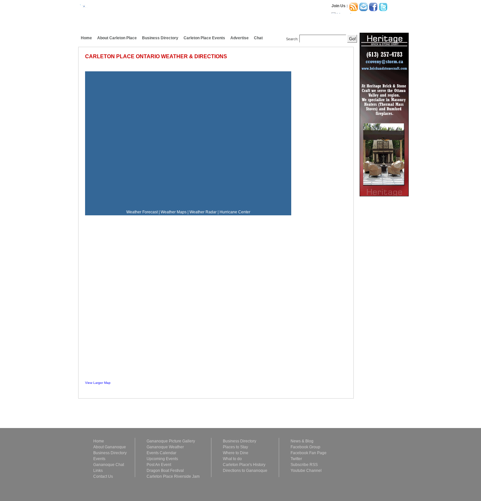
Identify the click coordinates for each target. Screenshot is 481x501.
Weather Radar (203, 212)
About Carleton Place (117, 38)
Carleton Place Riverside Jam (173, 476)
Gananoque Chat (108, 464)
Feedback (5, 60)
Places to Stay (235, 447)
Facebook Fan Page (309, 453)
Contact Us (103, 476)
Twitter (296, 458)
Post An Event (159, 464)
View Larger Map (98, 383)
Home (86, 38)
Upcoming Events (162, 458)
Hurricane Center (235, 212)
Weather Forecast (142, 212)
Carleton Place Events (204, 38)
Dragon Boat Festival (165, 470)
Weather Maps (174, 212)
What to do (232, 458)
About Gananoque (109, 447)
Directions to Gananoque (245, 470)
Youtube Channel (306, 470)
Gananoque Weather (165, 447)
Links (98, 470)
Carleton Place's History (244, 464)
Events (99, 458)
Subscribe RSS (304, 464)
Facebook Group (305, 447)
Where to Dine (235, 453)
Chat (258, 38)
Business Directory (160, 38)
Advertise (239, 38)
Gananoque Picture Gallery (171, 441)
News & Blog (302, 441)
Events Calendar (161, 453)
